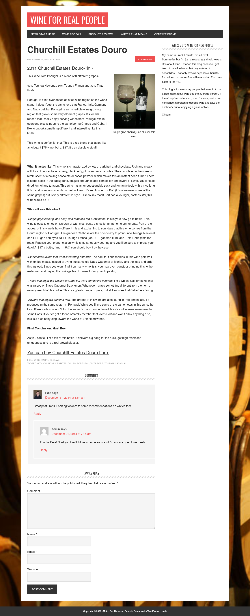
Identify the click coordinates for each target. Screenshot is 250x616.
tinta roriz (96, 363)
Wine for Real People (67, 19)
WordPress (153, 611)
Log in (164, 611)
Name (32, 534)
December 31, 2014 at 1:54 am (65, 397)
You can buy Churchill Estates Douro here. (68, 352)
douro (72, 363)
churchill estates (54, 363)
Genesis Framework (135, 611)
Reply (37, 413)
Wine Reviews (51, 359)
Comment (33, 491)
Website (32, 569)
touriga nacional (115, 363)
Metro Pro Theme (112, 611)
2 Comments (145, 59)
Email (32, 552)
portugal (83, 363)
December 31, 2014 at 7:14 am (71, 434)
